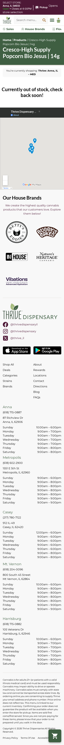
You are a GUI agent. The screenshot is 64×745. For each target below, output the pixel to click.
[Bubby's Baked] (47, 232)
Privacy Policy (10, 738)
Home (7, 40)
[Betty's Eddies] (17, 232)
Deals (6, 370)
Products (19, 40)
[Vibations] (17, 281)
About (37, 364)
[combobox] (27, 20)
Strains (7, 381)
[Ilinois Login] (58, 20)
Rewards (39, 370)
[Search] (44, 20)
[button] (26, 7)
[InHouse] (17, 257)
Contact (38, 381)
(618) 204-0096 (13, 569)
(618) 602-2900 (13, 463)
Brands (7, 386)
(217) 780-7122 (12, 517)
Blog (36, 391)
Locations (39, 375)
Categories (10, 375)
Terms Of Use (28, 738)
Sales (9, 29)
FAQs (36, 397)
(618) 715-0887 (12, 412)
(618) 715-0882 (12, 624)
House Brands (34, 29)
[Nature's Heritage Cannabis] (47, 257)
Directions (40, 386)
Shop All (8, 364)
